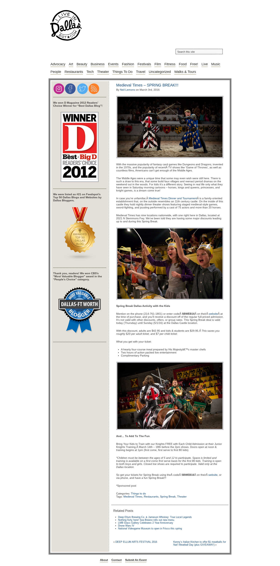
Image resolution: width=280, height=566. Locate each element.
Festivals (144, 64)
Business (98, 64)
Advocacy (57, 64)
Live (205, 64)
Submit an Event (136, 559)
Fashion (128, 64)
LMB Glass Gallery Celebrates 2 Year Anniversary (145, 522)
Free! (194, 64)
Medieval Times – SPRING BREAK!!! (147, 85)
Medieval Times (132, 496)
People (55, 72)
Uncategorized (160, 72)
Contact (116, 559)
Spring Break (168, 496)
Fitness (169, 64)
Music (215, 64)
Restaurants (74, 72)
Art (71, 64)
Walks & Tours (185, 72)
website (213, 313)
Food (183, 64)
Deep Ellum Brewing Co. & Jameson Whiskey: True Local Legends (155, 517)
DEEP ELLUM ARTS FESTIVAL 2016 (136, 541)
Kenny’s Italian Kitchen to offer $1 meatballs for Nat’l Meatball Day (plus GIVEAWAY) (199, 543)
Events (113, 64)
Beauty (82, 64)
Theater (103, 72)
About (104, 559)
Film (157, 64)
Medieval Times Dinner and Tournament (173, 198)
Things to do (122, 72)
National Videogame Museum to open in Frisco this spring (150, 528)
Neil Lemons (127, 89)
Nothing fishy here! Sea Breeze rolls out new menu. (146, 519)
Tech (90, 72)
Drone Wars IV (126, 525)
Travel (140, 72)
